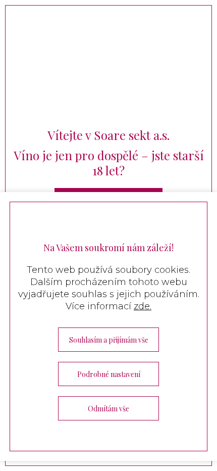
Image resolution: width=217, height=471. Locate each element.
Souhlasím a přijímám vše (108, 340)
